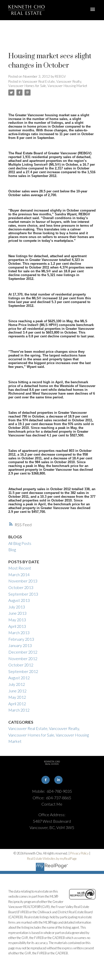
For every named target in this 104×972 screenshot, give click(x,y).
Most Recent (19, 568)
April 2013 (17, 626)
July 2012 (16, 684)
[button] (45, 780)
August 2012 (19, 677)
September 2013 (23, 594)
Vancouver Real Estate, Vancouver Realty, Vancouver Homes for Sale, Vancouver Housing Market (47, 83)
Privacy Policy (79, 853)
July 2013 (16, 606)
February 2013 (21, 639)
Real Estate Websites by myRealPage (52, 859)
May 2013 (17, 619)
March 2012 (19, 710)
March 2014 (19, 574)
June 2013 (17, 613)
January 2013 (20, 645)
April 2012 (17, 703)
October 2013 (20, 587)
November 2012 (22, 658)
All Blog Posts (19, 543)
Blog (12, 549)
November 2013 (22, 580)
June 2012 (17, 690)
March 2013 (19, 632)
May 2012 (17, 697)
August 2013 (19, 600)
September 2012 (23, 671)
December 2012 (22, 652)
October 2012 (20, 664)
